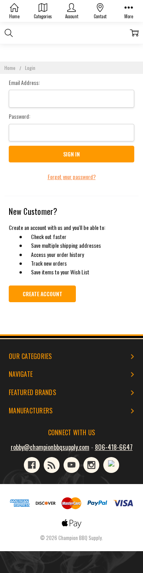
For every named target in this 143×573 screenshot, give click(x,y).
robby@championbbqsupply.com (50, 447)
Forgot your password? (72, 176)
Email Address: (24, 82)
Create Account (42, 293)
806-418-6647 (114, 447)
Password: (19, 116)
